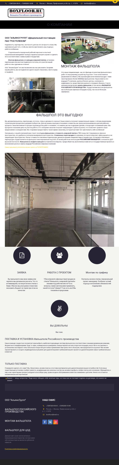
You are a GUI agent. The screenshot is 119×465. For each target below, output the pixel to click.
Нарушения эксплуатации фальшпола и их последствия (61, 13)
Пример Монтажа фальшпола (25, 13)
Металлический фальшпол (97, 13)
